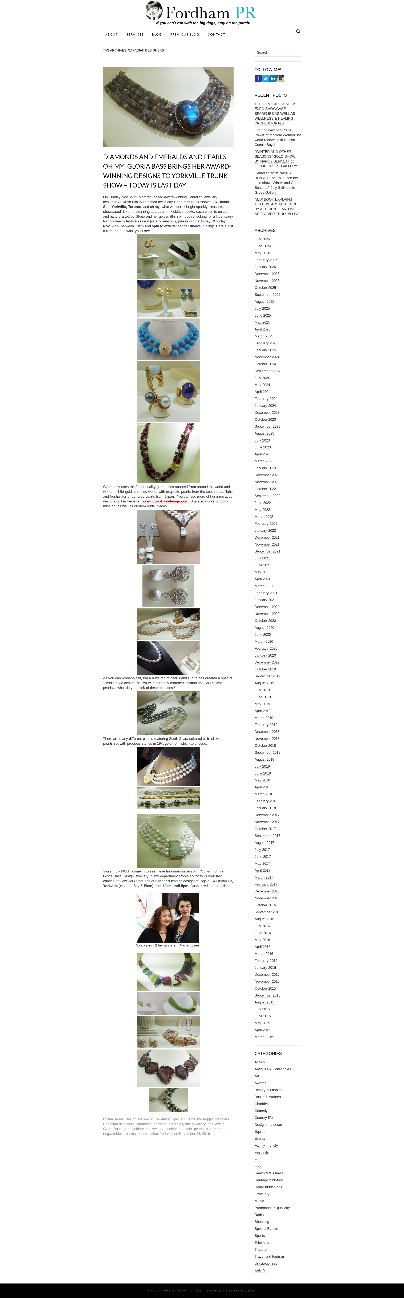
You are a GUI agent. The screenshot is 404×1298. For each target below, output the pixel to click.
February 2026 (266, 260)
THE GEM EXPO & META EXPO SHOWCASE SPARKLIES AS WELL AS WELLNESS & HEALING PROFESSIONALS (275, 113)
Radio (259, 1215)
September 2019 (267, 676)
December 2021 (267, 537)
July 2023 (262, 440)
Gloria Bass (112, 1129)
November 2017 (267, 822)
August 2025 (264, 302)
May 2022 (262, 510)
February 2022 (266, 524)
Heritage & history (269, 1180)
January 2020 (265, 655)
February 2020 (266, 648)
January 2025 (265, 350)
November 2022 (267, 482)
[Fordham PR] (202, 13)
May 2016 (262, 940)
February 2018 (266, 801)
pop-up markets (218, 1129)
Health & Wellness (269, 1173)
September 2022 (267, 496)
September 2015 (267, 995)
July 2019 (262, 690)
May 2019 (262, 704)
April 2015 (262, 1030)
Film (258, 1159)
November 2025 (267, 281)
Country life (264, 1118)
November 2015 (267, 981)
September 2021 (267, 551)
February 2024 (266, 399)
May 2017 (262, 864)
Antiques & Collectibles (273, 1069)
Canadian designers (118, 1124)
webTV (260, 1270)
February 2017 (266, 884)
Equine (260, 1132)
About (111, 34)
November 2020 (267, 614)
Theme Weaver (245, 1290)
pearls (199, 1129)
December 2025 (267, 274)
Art (121, 1119)
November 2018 (267, 739)
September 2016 (267, 912)
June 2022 (263, 503)
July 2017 (262, 850)
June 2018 (263, 773)
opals (187, 1129)
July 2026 (262, 239)
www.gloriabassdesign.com (165, 501)
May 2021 (262, 572)
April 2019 (262, 711)
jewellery (156, 1129)
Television (262, 1243)
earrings (160, 1124)
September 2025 (267, 295)
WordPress (192, 1290)
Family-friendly (266, 1145)
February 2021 (266, 593)
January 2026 (265, 267)
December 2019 (267, 662)
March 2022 (264, 517)
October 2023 (265, 420)
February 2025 (266, 343)
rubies (118, 1134)
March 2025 (264, 336)
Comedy (261, 1111)
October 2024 (265, 364)
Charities (262, 1104)
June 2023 (263, 447)
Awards (260, 1083)
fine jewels (216, 1124)
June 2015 (263, 1016)
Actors (260, 1062)
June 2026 (263, 246)
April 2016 (262, 947)
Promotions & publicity (272, 1208)
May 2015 (262, 1023)
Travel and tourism (269, 1256)
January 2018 (265, 808)
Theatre (261, 1250)
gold (127, 1129)
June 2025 (263, 315)
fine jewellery (195, 1124)
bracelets (222, 1119)
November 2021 (267, 544)
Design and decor (139, 1119)
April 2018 (262, 787)
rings (107, 1134)
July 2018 (262, 766)
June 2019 (263, 697)
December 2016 (267, 891)
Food (258, 1166)
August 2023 (264, 433)
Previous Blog (184, 34)
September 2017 (267, 836)
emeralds (176, 1124)
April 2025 (262, 329)
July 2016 (262, 926)
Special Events (183, 1119)
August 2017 (264, 843)
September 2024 (267, 371)
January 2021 (265, 600)
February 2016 (266, 961)
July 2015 (262, 1009)
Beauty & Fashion (268, 1090)
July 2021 (262, 558)
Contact (217, 34)
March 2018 (264, 794)
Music (259, 1201)
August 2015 (264, 1002)
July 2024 (262, 378)
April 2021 (262, 579)
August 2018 (264, 759)
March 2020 (264, 642)
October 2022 (265, 489)
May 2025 (262, 322)
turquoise (150, 1134)
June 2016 (263, 933)
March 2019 (264, 718)
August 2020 (264, 628)
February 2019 (266, 725)
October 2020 (265, 621)
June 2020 (263, 635)
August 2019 (264, 683)
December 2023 (267, 413)
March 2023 (264, 461)
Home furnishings (268, 1187)
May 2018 (262, 780)
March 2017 (264, 877)
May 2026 (262, 253)
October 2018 (265, 746)
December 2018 (267, 732)
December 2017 (267, 815)
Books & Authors (268, 1097)
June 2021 (263, 565)
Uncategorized (266, 1263)
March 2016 (264, 954)
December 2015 (267, 975)
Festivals (262, 1152)
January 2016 (265, 968)
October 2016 (265, 905)
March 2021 (264, 586)
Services (135, 34)
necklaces (173, 1129)
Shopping (262, 1222)
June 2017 (263, 857)
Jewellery (162, 1119)
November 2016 (267, 898)
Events (260, 1139)
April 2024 (262, 392)
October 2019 (265, 669)
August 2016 (264, 919)
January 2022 (265, 531)
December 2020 (267, 607)
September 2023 (267, 426)
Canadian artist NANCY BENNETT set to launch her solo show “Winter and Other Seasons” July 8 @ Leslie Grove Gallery (277, 182)
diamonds (144, 1124)
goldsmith (140, 1129)
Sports (260, 1236)
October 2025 (265, 288)
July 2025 (262, 309)
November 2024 (267, 357)
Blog (157, 34)
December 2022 (267, 475)
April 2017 (262, 870)
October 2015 (265, 988)
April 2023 (262, 454)
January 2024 (265, 406)
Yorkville (166, 1134)
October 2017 (265, 829)
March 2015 (264, 1037)
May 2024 (262, 385)
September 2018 (267, 753)
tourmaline (133, 1134)
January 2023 (265, 468)
